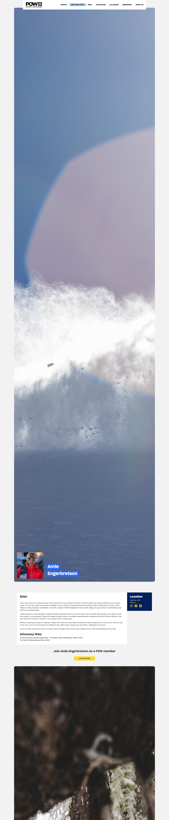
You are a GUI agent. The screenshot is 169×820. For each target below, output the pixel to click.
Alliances (114, 4)
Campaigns (101, 4)
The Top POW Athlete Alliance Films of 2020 (35, 640)
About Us (139, 4)
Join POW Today (84, 658)
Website (132, 602)
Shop (90, 4)
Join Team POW (77, 4)
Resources (127, 4)
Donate (64, 4)
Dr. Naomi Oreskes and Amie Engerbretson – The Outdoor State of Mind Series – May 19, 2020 (51, 638)
